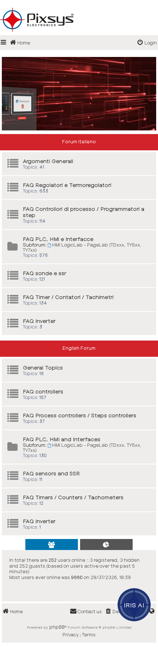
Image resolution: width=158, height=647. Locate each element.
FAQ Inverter (39, 321)
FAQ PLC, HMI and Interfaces (61, 439)
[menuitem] (147, 43)
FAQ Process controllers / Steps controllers (79, 415)
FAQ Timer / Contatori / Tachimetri (68, 297)
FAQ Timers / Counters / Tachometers (73, 497)
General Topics (43, 367)
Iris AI (134, 604)
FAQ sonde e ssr (44, 273)
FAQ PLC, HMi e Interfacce (58, 239)
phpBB (57, 626)
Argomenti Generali (48, 161)
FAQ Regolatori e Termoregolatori (67, 185)
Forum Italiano (79, 141)
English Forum (79, 348)
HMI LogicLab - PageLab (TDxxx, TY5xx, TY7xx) (82, 247)
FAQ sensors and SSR (51, 473)
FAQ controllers (43, 391)
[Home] (79, 7)
